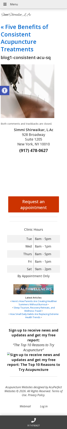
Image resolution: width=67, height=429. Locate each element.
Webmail (25, 406)
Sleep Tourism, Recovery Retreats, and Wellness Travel (34, 309)
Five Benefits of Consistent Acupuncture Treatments (24, 38)
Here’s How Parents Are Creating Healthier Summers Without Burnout (34, 303)
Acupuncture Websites (19, 387)
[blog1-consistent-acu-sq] (27, 117)
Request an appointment (33, 204)
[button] (4, 90)
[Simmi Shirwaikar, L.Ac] (33, 15)
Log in (44, 406)
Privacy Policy (36, 395)
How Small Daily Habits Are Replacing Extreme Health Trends (34, 315)
